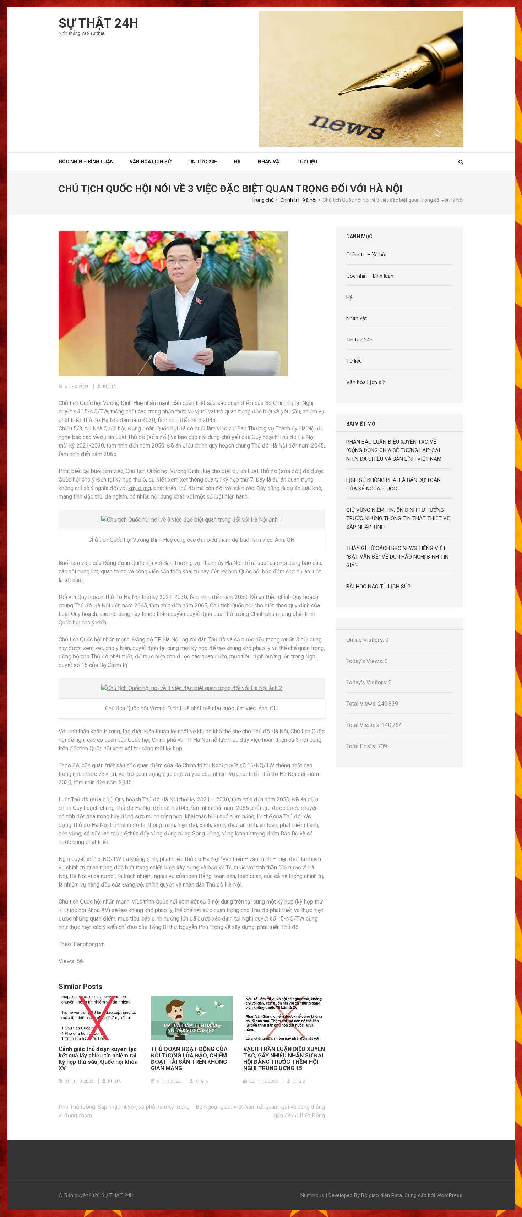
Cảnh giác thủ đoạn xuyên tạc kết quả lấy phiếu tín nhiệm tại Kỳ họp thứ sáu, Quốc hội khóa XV (98, 1059)
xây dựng (139, 488)
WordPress (449, 1195)
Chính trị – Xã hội (366, 254)
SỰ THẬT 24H (98, 23)
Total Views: (362, 703)
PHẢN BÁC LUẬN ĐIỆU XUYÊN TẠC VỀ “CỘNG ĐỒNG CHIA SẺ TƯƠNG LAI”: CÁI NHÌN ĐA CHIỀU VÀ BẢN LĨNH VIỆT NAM (393, 450)
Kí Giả (109, 386)
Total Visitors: (364, 725)
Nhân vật (270, 162)
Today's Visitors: (367, 682)
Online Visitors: (365, 640)
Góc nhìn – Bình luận (86, 162)
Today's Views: (365, 661)
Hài (238, 162)
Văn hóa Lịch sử (150, 162)
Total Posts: (361, 746)
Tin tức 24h (202, 162)
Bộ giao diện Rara (381, 1195)
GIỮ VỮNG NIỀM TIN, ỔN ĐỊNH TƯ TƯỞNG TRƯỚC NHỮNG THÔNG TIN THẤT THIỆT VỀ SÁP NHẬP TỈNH (398, 518)
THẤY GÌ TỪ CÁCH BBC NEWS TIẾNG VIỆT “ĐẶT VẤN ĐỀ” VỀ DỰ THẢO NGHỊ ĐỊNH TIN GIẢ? (397, 556)
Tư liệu (308, 162)
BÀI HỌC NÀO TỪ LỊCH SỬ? (378, 586)
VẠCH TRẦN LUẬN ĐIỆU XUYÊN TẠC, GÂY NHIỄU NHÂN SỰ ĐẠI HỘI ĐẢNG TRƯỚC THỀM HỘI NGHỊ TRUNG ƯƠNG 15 (284, 1059)
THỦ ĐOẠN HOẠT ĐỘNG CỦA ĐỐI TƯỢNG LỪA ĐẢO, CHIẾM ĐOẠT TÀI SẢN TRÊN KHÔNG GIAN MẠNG (189, 1059)
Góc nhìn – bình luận (369, 276)
